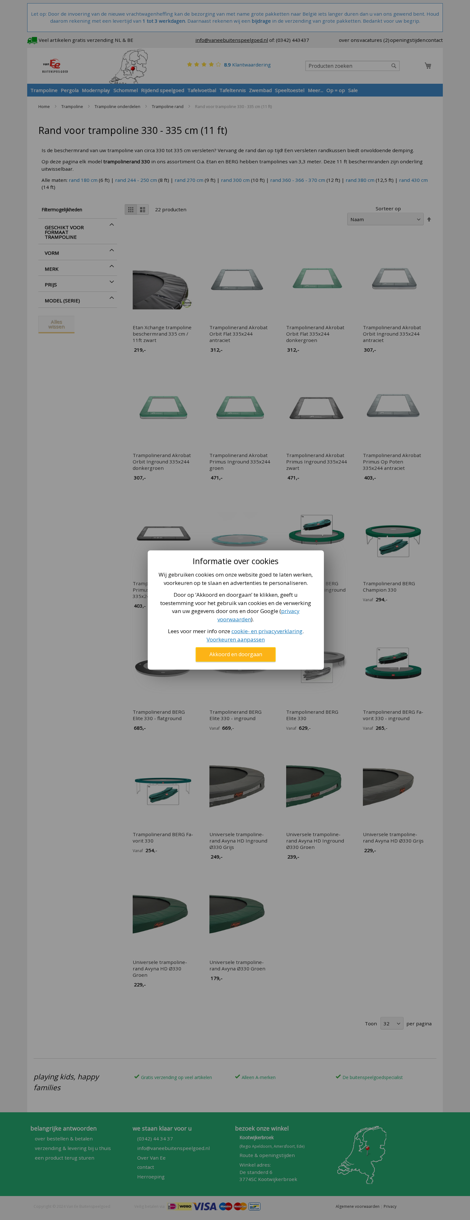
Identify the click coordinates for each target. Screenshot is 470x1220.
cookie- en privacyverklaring (266, 631)
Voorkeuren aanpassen (236, 639)
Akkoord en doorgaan (235, 654)
